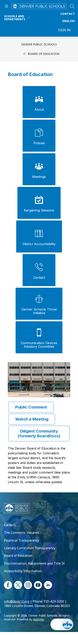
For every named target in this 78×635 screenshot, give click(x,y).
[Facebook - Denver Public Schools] (8, 584)
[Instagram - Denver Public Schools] (28, 584)
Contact (67, 13)
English (68, 21)
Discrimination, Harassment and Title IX (34, 563)
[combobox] (68, 20)
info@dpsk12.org (16, 601)
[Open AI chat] (67, 624)
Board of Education (43, 54)
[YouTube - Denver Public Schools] (38, 584)
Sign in (64, 30)
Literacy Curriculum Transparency (29, 548)
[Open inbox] (56, 624)
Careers (10, 525)
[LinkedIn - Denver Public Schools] (48, 584)
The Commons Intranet (21, 532)
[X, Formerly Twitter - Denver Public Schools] (18, 584)
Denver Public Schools (39, 44)
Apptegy (38, 619)
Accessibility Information (23, 571)
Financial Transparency (21, 540)
